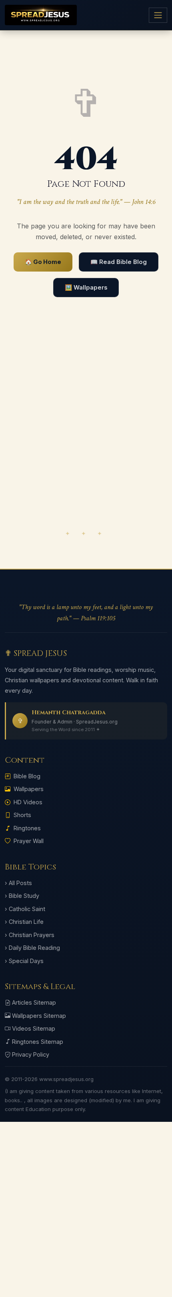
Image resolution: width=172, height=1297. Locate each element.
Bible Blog (27, 776)
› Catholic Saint (25, 908)
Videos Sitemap (33, 1028)
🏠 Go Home (43, 262)
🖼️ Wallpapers (86, 287)
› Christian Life (24, 921)
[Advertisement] (86, 433)
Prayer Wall (29, 840)
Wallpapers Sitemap (39, 1015)
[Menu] (158, 15)
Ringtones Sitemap (37, 1041)
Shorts (22, 814)
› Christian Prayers (29, 934)
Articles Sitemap (34, 1002)
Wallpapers (29, 788)
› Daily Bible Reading (32, 947)
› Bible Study (22, 895)
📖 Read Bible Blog (118, 262)
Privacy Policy (30, 1054)
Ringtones (27, 828)
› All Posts (18, 882)
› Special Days (24, 960)
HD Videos (28, 802)
